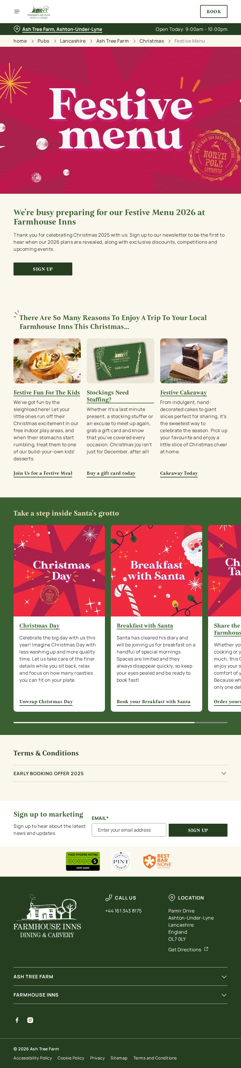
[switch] (91, 554)
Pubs (43, 41)
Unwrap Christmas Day (46, 701)
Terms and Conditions (155, 1058)
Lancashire (73, 41)
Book (213, 11)
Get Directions (184, 949)
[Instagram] (30, 1020)
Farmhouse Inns (36, 995)
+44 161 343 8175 (123, 910)
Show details (209, 576)
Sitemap (119, 1058)
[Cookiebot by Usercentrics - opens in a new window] (208, 468)
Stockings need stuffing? (108, 396)
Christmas (152, 41)
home (20, 41)
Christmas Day (39, 625)
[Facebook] (17, 1020)
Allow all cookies (196, 594)
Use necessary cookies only (119, 594)
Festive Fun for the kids (47, 392)
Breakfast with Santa (145, 625)
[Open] (17, 11)
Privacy (97, 1058)
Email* (100, 818)
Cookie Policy (71, 1058)
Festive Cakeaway (183, 392)
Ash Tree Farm (112, 41)
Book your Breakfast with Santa (154, 701)
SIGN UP (198, 830)
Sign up (43, 269)
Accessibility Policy (33, 1058)
